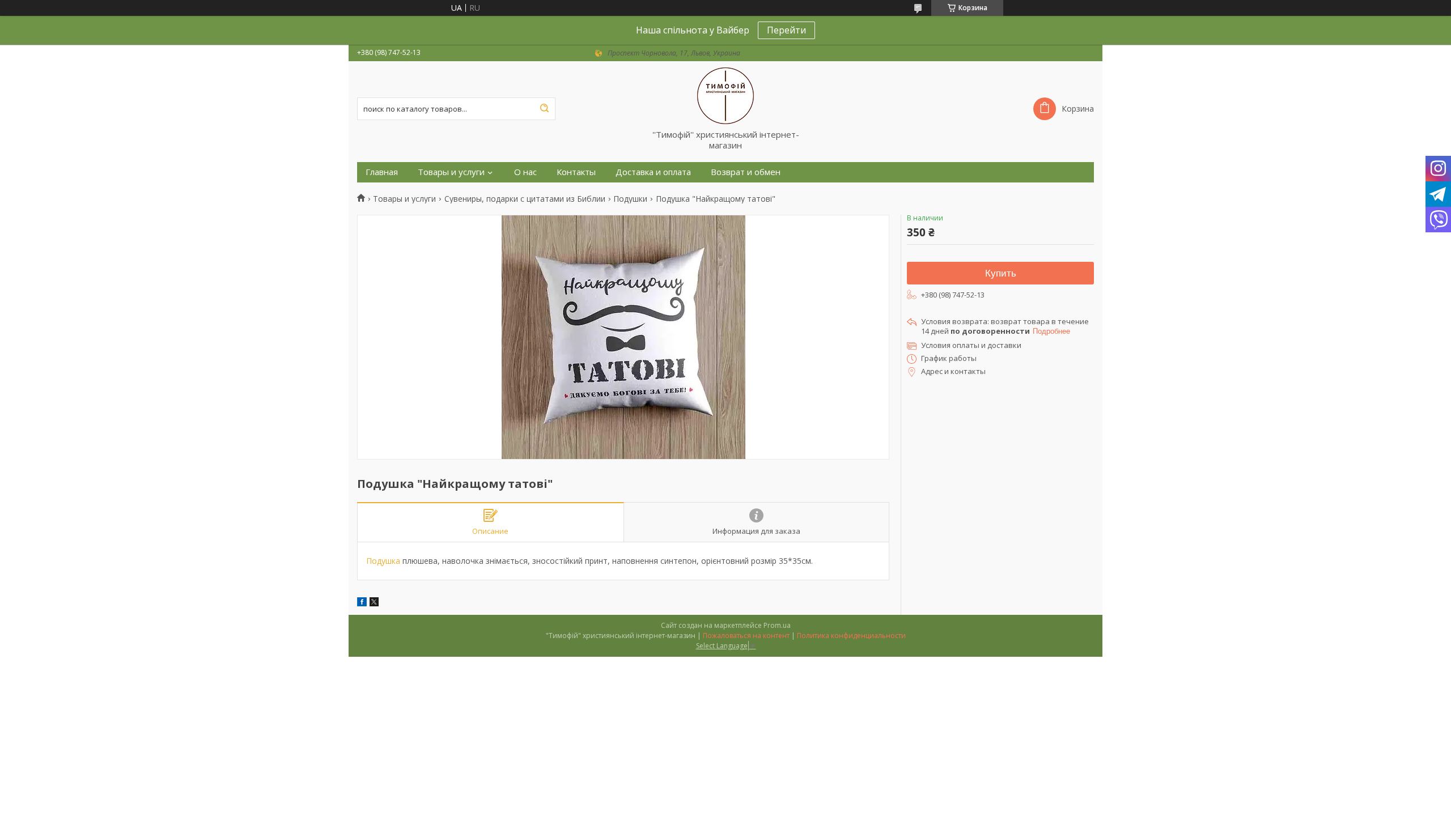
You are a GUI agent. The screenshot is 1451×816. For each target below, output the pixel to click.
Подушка (383, 560)
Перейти (786, 30)
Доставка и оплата (653, 172)
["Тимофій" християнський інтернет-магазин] (725, 95)
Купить (1000, 273)
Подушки (630, 199)
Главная (382, 172)
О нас (525, 172)
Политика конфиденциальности (851, 635)
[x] (374, 603)
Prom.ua (777, 625)
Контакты (576, 172)
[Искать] (544, 108)
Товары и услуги (451, 172)
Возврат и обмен (745, 172)
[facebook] (362, 603)
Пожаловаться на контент (746, 635)
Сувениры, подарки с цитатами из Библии (524, 199)
